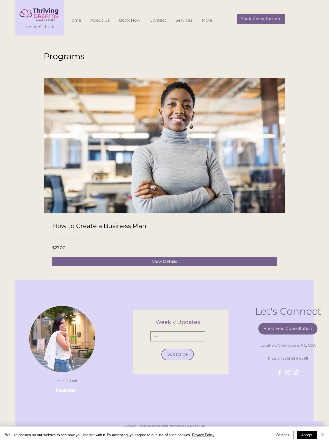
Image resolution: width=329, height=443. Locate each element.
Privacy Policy (203, 434)
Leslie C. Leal (39, 27)
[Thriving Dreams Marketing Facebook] (279, 372)
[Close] (323, 435)
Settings (282, 434)
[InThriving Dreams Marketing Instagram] (288, 372)
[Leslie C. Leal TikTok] (296, 372)
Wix (203, 425)
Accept (306, 434)
